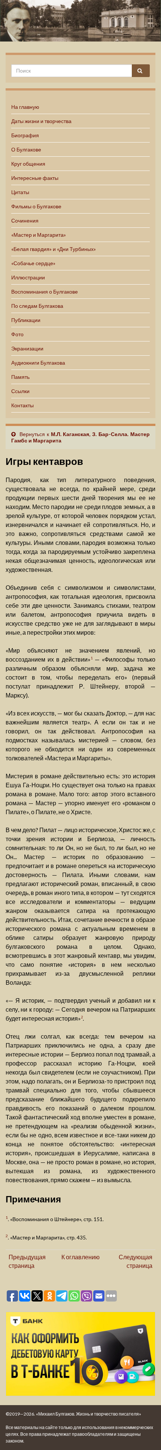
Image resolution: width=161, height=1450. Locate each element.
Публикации (25, 320)
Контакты (22, 405)
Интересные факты (34, 178)
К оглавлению (80, 1256)
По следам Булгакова (37, 306)
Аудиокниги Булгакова (38, 362)
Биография (25, 135)
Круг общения (28, 163)
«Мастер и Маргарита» (38, 235)
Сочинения (25, 220)
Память (20, 377)
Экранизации (27, 348)
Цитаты (20, 192)
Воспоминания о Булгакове (44, 291)
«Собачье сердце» (33, 263)
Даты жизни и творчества (41, 121)
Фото (17, 334)
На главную (25, 107)
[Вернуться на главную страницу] (80, 21)
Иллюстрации (28, 277)
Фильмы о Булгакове (36, 206)
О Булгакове (26, 149)
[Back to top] (144, 1433)
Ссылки (20, 391)
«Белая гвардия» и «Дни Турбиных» (53, 249)
